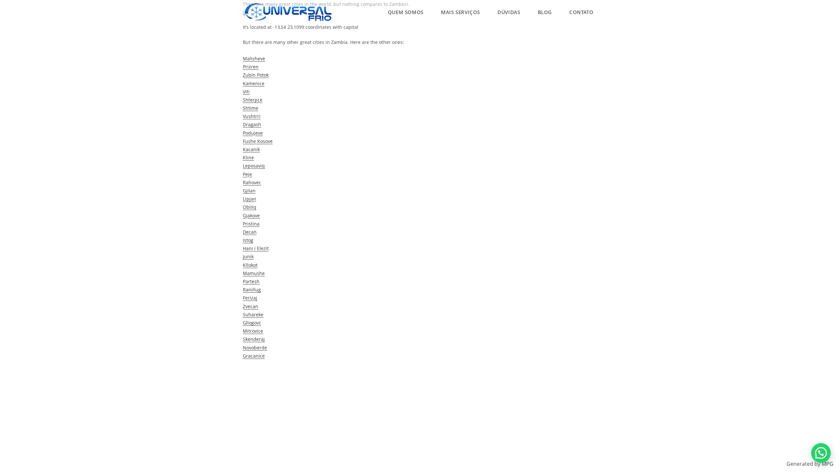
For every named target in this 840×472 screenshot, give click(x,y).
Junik (248, 256)
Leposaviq (254, 166)
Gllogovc (252, 323)
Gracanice (254, 356)
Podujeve (253, 133)
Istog (248, 240)
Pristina (251, 224)
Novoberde (255, 347)
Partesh (251, 281)
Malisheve (254, 58)
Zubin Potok (256, 75)
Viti (246, 91)
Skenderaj (254, 339)
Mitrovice (253, 331)
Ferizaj (250, 298)
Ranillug (252, 289)
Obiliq (249, 207)
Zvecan (250, 306)
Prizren (251, 67)
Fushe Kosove (258, 141)
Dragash (252, 124)
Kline (248, 157)
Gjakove (251, 215)
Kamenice (253, 83)
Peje (247, 174)
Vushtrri (252, 116)
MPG (827, 463)
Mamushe (254, 273)
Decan (250, 232)
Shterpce (252, 100)
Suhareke (253, 314)
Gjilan (249, 190)
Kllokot (250, 265)
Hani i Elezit (256, 248)
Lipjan (249, 199)
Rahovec (252, 182)
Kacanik (251, 149)
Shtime (250, 108)
